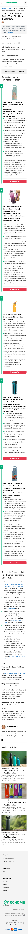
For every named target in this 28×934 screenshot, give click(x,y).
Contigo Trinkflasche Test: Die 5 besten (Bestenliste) (13, 804)
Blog (10, 8)
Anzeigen (21, 71)
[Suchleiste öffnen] (22, 3)
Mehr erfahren (9, 32)
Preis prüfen (15, 181)
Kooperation (6, 887)
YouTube (5, 861)
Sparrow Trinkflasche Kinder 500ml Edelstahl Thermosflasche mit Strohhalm (14, 317)
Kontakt (5, 884)
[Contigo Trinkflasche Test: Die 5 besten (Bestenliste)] (14, 797)
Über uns (5, 881)
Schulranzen (11, 608)
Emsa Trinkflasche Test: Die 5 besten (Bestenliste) (12, 772)
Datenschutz (22, 909)
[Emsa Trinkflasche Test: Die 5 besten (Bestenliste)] (14, 765)
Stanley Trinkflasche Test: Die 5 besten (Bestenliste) (13, 836)
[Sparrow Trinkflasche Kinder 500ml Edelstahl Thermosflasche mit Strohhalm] (15, 305)
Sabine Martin (13, 726)
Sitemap (5, 890)
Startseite (4, 8)
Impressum (15, 909)
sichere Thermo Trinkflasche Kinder (15, 673)
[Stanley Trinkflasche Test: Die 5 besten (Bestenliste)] (14, 829)
